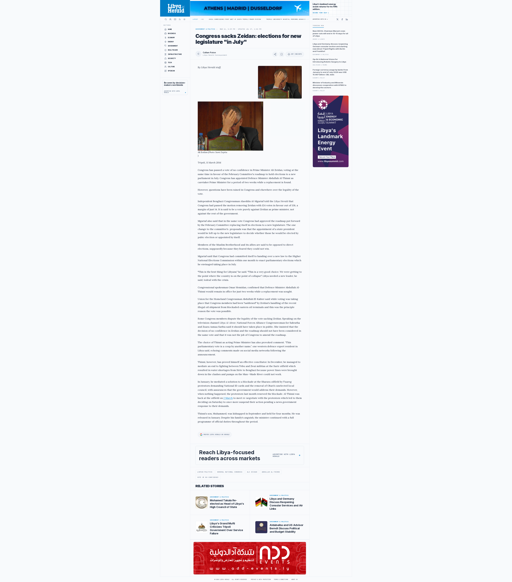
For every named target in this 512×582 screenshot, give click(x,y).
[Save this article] (281, 54)
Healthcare (173, 50)
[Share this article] (275, 54)
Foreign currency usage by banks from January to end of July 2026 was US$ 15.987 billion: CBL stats (330, 72)
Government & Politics (205, 29)
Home (170, 29)
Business (172, 33)
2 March (228, 398)
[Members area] (170, 19)
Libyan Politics (204, 472)
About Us (294, 579)
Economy (171, 38)
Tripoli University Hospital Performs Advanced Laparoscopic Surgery (249, 19)
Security (172, 58)
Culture (171, 67)
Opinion (171, 71)
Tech (170, 62)
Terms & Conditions (281, 579)
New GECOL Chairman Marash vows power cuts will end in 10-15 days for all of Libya (330, 33)
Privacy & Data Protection (261, 579)
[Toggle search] (166, 19)
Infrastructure (175, 54)
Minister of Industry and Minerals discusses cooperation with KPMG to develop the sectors (329, 85)
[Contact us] (175, 19)
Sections (167, 25)
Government (173, 46)
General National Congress (229, 472)
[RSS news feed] (180, 19)
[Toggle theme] (184, 19)
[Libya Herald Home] (175, 8)
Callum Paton (209, 52)
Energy (171, 42)
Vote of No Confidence (207, 477)
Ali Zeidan (252, 472)
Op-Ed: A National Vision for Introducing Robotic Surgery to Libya (329, 60)
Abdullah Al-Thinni (271, 472)
